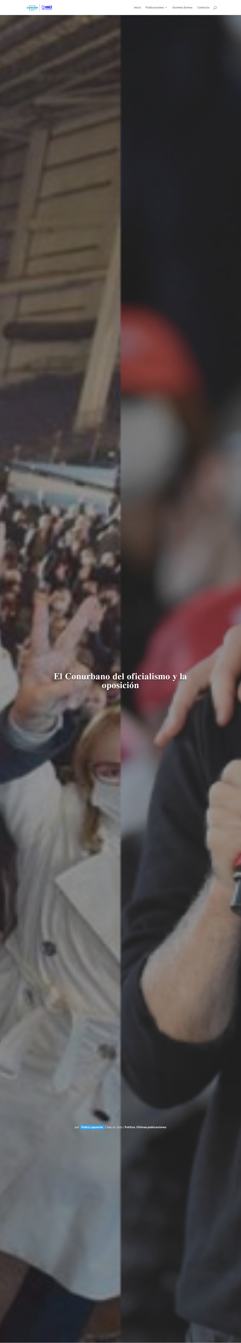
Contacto (203, 7)
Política (130, 1127)
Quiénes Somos (182, 7)
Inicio (137, 7)
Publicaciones (155, 7)
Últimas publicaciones (151, 1127)
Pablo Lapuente (92, 1127)
